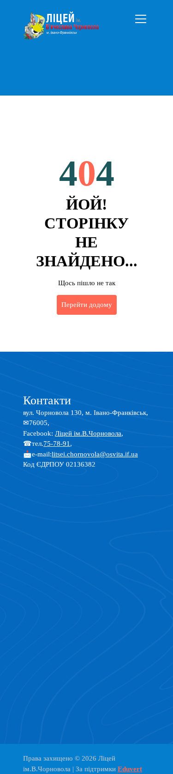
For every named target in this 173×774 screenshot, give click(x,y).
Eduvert (130, 769)
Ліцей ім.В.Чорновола (88, 433)
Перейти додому (86, 304)
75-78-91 (56, 443)
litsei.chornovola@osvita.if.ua (95, 454)
